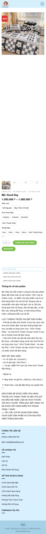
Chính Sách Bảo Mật (10, 482)
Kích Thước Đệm (8, 213)
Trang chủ (6, 191)
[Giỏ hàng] (42, 4)
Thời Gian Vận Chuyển (12, 277)
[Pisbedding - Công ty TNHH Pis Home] (9, 4)
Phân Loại (5, 203)
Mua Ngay (8, 249)
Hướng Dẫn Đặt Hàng (11, 273)
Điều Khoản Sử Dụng (10, 469)
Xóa (3, 236)
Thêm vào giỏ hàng (25, 242)
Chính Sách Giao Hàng (11, 491)
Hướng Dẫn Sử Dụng (10, 504)
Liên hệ (5, 461)
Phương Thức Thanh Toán (12, 499)
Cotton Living (34, 191)
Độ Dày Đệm (6, 228)
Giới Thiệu (6, 456)
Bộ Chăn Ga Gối (19, 191)
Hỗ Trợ (4, 465)
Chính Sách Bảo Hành (12, 281)
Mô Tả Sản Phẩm (9, 269)
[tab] (23, 269)
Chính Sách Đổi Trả (9, 487)
